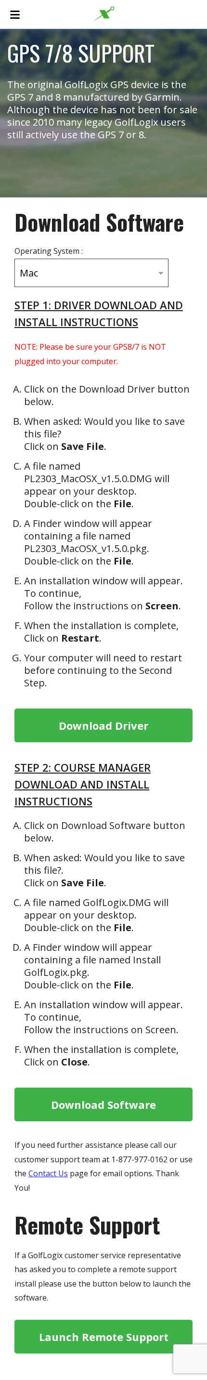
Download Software (103, 1104)
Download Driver (103, 725)
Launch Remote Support (103, 1336)
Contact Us (48, 1173)
